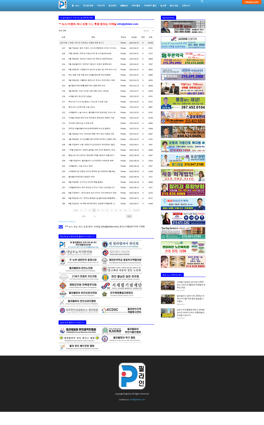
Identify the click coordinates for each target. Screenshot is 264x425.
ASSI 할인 (136, 5)
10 (125, 210)
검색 (129, 216)
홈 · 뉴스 (75, 5)
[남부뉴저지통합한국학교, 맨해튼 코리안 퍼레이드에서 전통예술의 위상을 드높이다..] (168, 313)
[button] (202, 1)
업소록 (163, 5)
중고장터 (112, 5)
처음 (75, 210)
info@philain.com (127, 24)
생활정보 (124, 5)
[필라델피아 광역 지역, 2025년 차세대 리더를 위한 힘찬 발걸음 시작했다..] (168, 299)
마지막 (136, 210)
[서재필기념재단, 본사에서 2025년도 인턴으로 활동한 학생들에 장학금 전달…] (168, 285)
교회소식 (186, 5)
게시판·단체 (88, 5)
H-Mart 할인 (150, 5)
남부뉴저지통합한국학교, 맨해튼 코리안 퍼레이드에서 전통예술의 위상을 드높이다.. (191, 312)
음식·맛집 (174, 5)
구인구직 (101, 5)
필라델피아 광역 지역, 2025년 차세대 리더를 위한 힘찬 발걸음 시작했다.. (190, 298)
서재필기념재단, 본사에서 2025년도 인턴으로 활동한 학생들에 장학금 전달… (191, 285)
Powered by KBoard (67, 221)
